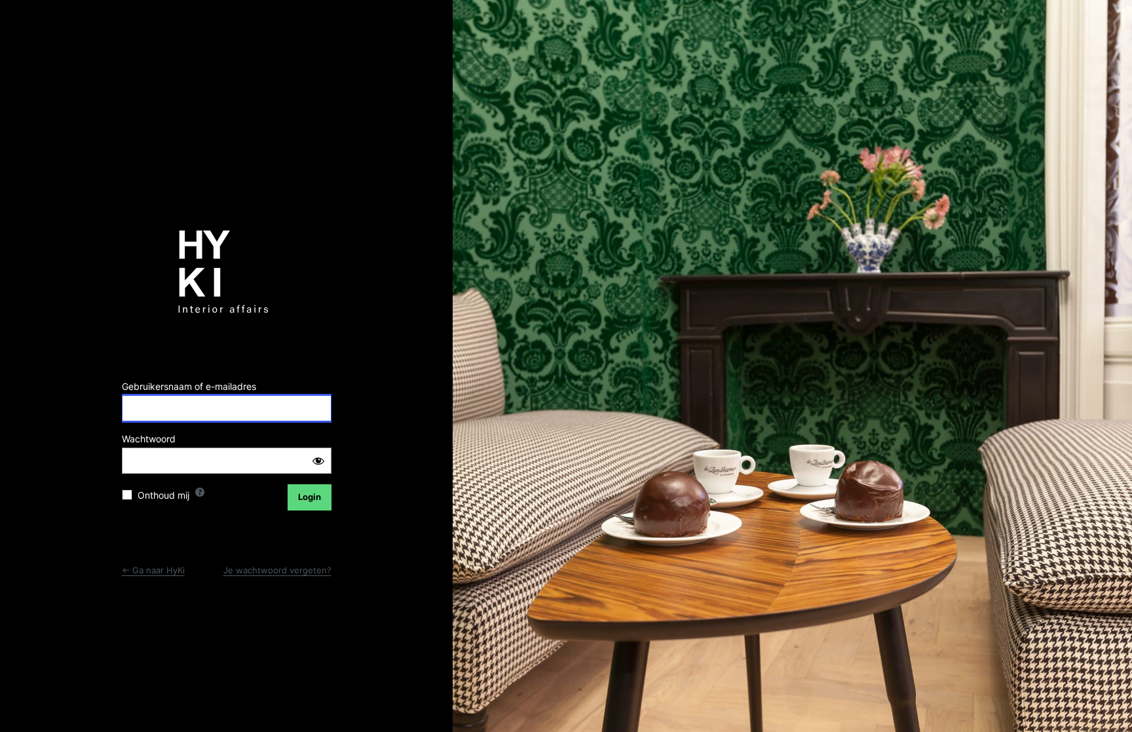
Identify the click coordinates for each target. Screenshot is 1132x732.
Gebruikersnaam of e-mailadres (189, 386)
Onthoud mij (163, 495)
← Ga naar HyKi (153, 570)
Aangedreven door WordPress (226, 277)
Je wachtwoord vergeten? (277, 570)
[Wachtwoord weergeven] (318, 461)
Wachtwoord (149, 438)
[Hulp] (200, 492)
